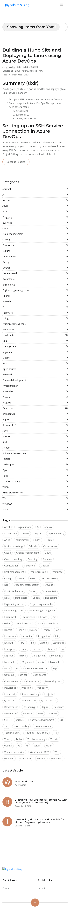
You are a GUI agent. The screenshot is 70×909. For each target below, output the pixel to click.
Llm (62, 649)
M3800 (22, 655)
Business (35, 222)
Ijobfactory (10, 636)
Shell (35, 442)
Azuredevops (16, 74)
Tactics (35, 458)
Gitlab (40, 623)
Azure (25, 70)
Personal (35, 374)
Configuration (11, 565)
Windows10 (25, 758)
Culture (35, 250)
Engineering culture (14, 604)
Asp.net (35, 200)
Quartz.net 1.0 (28, 700)
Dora (7, 597)
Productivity (10, 694)
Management (35, 346)
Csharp (8, 578)
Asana (25, 533)
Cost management (14, 571)
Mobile (35, 357)
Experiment (10, 616)
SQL (62, 719)
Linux (18, 70)
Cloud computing (13, 559)
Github (7, 623)
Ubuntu (8, 745)
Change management (27, 552)
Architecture (10, 533)
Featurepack (28, 616)
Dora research (35, 273)
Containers (35, 245)
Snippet (35, 447)
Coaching (32, 559)
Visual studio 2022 (39, 752)
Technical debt (12, 732)
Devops (33, 70)
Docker (35, 267)
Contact (6, 888)
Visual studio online (35, 492)
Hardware (35, 312)
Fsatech (35, 301)
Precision (26, 687)
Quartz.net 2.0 (48, 700)
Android (48, 526)
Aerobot (35, 188)
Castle (7, 552)
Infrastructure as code (35, 323)
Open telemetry (12, 681)
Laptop (43, 642)
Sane (35, 430)
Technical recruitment (36, 732)
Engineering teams (14, 610)
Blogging (35, 217)
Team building (21, 726)
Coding (35, 239)
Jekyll (22, 642)
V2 (18, 745)
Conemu (47, 559)
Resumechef (35, 425)
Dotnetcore (35, 278)
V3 (27, 745)
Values (37, 745)
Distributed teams (13, 591)
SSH (6, 726)
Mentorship (10, 662)
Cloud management (35, 233)
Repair (35, 419)
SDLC (7, 719)
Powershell (35, 391)
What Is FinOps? (25, 781)
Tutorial (54, 739)
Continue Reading (16, 161)
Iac (57, 629)
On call (23, 674)
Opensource (32, 681)
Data (32, 578)
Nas (35, 363)
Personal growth (53, 681)
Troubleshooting (35, 481)
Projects (35, 402)
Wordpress (57, 758)
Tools (35, 475)
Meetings (56, 655)
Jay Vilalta (10, 67)
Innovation (35, 329)
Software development (35, 453)
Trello (19, 739)
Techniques (35, 464)
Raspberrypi (35, 413)
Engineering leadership (41, 604)
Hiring (35, 318)
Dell (6, 584)
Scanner (35, 436)
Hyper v (33, 629)
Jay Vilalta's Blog (17, 5)
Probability (42, 687)
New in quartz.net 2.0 (36, 668)
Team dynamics (42, 726)
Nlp (55, 668)
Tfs (55, 732)
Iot (56, 636)
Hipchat (8, 629)
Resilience (59, 706)
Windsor (41, 758)
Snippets (20, 719)
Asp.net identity (56, 533)
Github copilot (24, 623)
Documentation (50, 591)
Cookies (45, 565)
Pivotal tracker (35, 385)
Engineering (35, 284)
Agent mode (24, 526)
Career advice (50, 546)
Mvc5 (7, 668)
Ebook (36, 597)
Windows (35, 503)
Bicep (35, 211)
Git (35, 307)
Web (35, 498)
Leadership (35, 335)
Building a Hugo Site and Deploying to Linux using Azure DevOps (31, 55)
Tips (35, 470)
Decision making (49, 578)
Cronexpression (37, 571)
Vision (35, 486)
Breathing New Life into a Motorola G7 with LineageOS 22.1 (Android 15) (41, 801)
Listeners (36, 649)
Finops (43, 616)
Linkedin (41, 888)
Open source (35, 368)
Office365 (9, 674)
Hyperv (46, 629)
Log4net (8, 655)
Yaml (41, 70)
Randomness (11, 706)
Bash (37, 539)
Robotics (27, 713)
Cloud (35, 228)
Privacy (35, 397)
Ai (35, 194)
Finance (35, 295)
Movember (56, 662)
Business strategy (13, 546)
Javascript (9, 642)
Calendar (33, 546)
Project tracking (30, 694)
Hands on (53, 623)
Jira (32, 642)
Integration (44, 636)
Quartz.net (35, 408)
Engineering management (35, 290)
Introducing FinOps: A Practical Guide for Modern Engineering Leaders (39, 821)
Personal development (35, 380)
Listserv (51, 649)
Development (35, 256)
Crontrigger (57, 571)
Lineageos (9, 649)
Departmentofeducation (26, 584)
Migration (35, 352)
